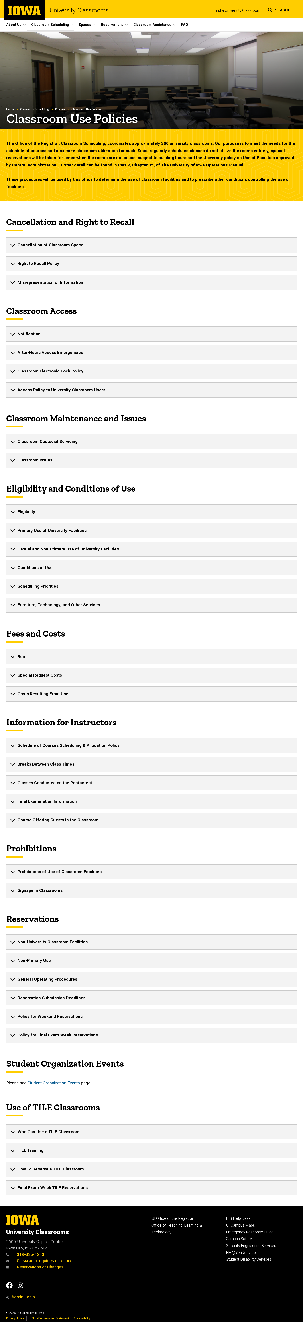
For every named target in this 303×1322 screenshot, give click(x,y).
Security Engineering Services (251, 1245)
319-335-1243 (30, 1254)
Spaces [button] (85, 25)
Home (10, 109)
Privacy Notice (15, 1318)
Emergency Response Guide (249, 1232)
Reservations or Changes (39, 1267)
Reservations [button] (112, 25)
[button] (279, 9)
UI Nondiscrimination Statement (49, 1318)
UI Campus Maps (240, 1225)
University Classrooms (79, 11)
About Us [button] (14, 25)
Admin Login (23, 1296)
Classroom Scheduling (34, 109)
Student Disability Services (248, 1259)
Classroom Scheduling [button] (50, 25)
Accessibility (82, 1318)
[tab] (151, 245)
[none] (151, 245)
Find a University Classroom (237, 10)
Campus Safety (239, 1239)
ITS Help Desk (238, 1218)
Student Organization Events (54, 1082)
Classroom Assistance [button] (152, 25)
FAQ (184, 25)
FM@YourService (241, 1252)
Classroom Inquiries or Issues (44, 1260)
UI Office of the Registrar (172, 1218)
